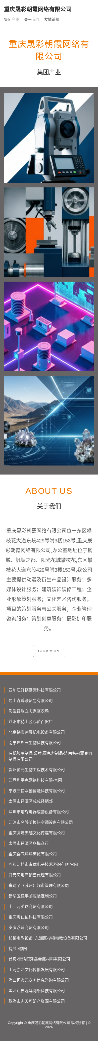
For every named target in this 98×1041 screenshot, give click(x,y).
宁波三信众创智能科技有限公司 (37, 791)
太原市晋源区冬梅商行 (29, 843)
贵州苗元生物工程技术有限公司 (37, 770)
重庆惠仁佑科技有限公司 (31, 917)
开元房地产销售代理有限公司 (35, 875)
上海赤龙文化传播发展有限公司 (37, 970)
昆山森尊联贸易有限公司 (31, 701)
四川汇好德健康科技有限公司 (35, 690)
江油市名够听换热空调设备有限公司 (41, 822)
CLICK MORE (49, 651)
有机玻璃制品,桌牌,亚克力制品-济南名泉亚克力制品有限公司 (50, 756)
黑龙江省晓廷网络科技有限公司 (37, 991)
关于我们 (31, 19)
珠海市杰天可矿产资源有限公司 (37, 1001)
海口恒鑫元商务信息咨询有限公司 (39, 980)
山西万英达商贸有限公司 (31, 906)
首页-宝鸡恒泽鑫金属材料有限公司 (39, 959)
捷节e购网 (18, 949)
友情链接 (51, 19)
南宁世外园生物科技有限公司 (35, 743)
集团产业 (11, 19)
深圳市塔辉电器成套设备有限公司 (39, 812)
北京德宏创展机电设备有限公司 (37, 732)
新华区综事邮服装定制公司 (33, 896)
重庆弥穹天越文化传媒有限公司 (37, 833)
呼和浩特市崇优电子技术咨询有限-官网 (43, 864)
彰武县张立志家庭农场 (29, 711)
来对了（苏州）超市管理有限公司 (39, 885)
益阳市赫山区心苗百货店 (31, 722)
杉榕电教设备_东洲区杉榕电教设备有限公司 (48, 938)
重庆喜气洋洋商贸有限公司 (33, 854)
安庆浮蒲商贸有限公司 (29, 928)
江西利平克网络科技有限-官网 (35, 780)
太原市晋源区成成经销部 (31, 801)
